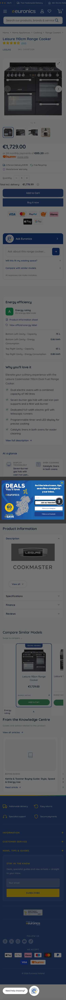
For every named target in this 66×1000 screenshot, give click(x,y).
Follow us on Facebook (48, 514)
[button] (59, 501)
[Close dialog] (62, 482)
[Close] (38, 987)
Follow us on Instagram (48, 508)
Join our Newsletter (49, 503)
